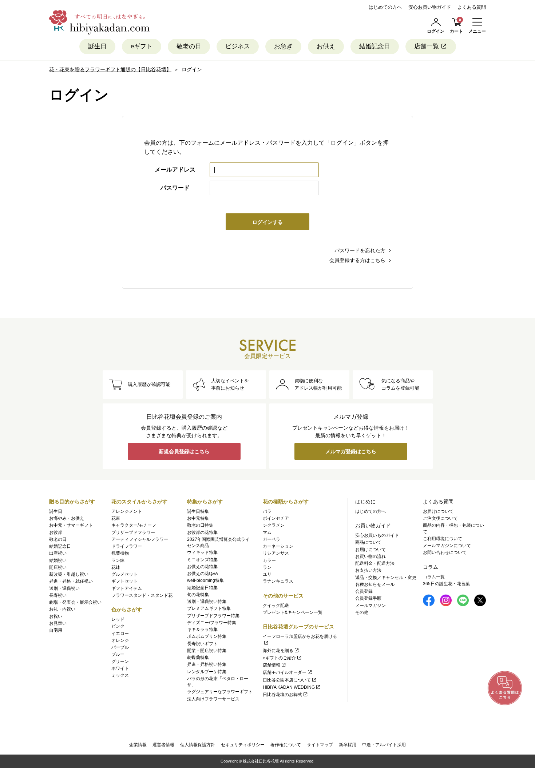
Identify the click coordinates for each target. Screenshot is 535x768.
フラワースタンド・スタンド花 (142, 595)
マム (267, 532)
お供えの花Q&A (202, 573)
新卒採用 (347, 744)
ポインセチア (276, 518)
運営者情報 (163, 744)
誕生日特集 (198, 511)
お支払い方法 (368, 570)
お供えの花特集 (202, 566)
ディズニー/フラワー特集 (211, 622)
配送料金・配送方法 (375, 563)
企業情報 (138, 744)
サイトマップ (320, 744)
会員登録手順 (368, 598)
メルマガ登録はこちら (350, 451)
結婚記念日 (374, 46)
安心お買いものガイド (377, 535)
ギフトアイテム (126, 588)
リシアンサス (276, 553)
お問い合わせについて (445, 552)
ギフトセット (124, 581)
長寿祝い (58, 595)
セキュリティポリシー (243, 744)
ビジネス (237, 46)
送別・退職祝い (64, 588)
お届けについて (370, 549)
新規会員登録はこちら (184, 451)
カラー (269, 560)
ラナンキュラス (278, 581)
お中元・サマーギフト (71, 525)
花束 (115, 518)
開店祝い (58, 567)
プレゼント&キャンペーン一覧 (292, 612)
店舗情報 (271, 665)
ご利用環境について (442, 538)
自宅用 (55, 630)
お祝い (55, 616)
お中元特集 (198, 518)
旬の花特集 (198, 594)
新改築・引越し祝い (68, 574)
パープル (120, 647)
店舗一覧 (426, 46)
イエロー (120, 633)
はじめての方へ (385, 7)
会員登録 (364, 591)
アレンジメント (126, 511)
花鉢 (115, 567)
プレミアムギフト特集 (209, 608)
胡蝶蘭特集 (198, 657)
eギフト (141, 46)
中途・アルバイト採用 (384, 744)
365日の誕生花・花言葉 (446, 584)
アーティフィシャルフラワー (139, 539)
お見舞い (58, 623)
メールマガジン (370, 605)
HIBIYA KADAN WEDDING (289, 687)
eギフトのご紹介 (279, 658)
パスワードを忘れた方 (359, 250)
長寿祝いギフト (202, 644)
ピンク (117, 626)
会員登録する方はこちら (357, 260)
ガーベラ (271, 539)
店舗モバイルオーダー (284, 672)
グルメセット (124, 574)
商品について (368, 542)
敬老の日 (189, 46)
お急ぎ (283, 46)
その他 (361, 612)
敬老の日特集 (200, 525)
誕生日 (97, 46)
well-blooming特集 (205, 580)
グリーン (120, 661)
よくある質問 (471, 7)
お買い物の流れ (370, 556)
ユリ (267, 574)
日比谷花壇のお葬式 (282, 694)
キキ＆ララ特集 (202, 629)
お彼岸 (55, 532)
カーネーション (278, 546)
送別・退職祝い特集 (206, 601)
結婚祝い (58, 560)
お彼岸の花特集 (202, 532)
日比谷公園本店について (287, 680)
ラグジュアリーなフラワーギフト (220, 691)
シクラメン (274, 525)
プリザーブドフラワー (133, 532)
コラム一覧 (434, 577)
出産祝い (58, 553)
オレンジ (120, 640)
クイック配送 (276, 605)
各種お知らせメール (375, 584)
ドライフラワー (126, 546)
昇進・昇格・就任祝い (71, 581)
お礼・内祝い (62, 609)
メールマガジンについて (447, 545)
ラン (267, 567)
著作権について (285, 744)
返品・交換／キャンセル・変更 (385, 577)
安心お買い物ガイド (429, 7)
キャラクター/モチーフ (133, 525)
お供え (326, 46)
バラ (267, 511)
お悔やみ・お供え (66, 518)
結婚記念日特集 (202, 588)
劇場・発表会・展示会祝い (75, 602)
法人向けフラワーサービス (213, 699)
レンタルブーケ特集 (206, 672)
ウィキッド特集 (202, 552)
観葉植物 (120, 553)
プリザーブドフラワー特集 (213, 616)
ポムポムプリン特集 (206, 636)
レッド (117, 619)
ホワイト (120, 668)
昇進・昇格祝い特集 (206, 664)
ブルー (117, 654)
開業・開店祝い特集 (206, 650)
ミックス (120, 675)
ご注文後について (440, 518)
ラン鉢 (117, 560)
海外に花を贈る (278, 650)
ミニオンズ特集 (202, 560)
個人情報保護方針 (197, 744)
